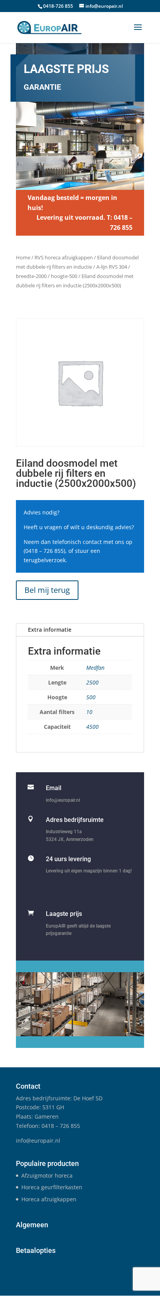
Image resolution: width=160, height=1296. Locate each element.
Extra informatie (49, 629)
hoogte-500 (64, 276)
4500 (92, 726)
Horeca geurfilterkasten (51, 1187)
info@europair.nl (63, 800)
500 (91, 697)
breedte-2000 (31, 276)
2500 (92, 682)
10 (89, 712)
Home (23, 257)
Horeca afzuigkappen (49, 1199)
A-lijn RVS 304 (111, 266)
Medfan (95, 667)
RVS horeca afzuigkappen (64, 257)
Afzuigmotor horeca (47, 1175)
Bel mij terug (47, 590)
